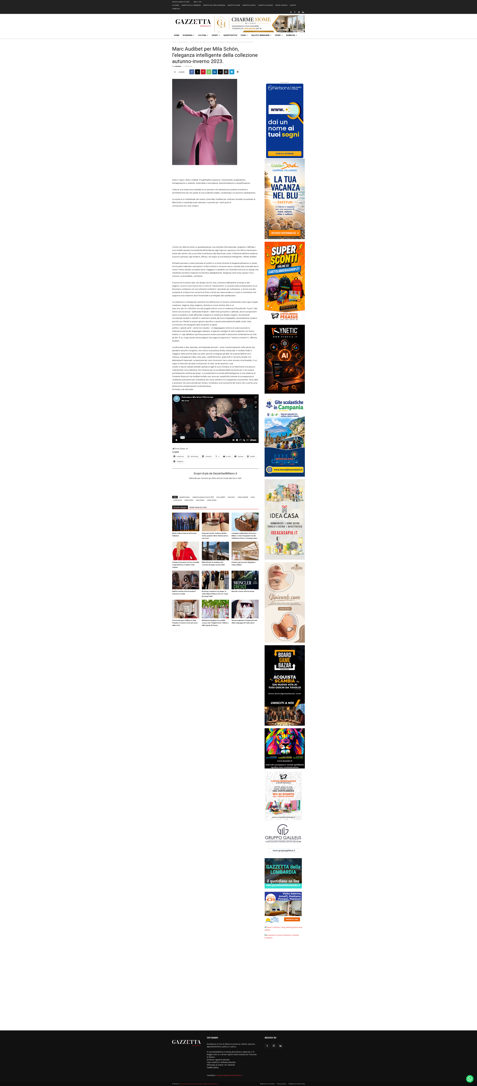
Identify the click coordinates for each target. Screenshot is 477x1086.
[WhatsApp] (208, 71)
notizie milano (211, 500)
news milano (200, 500)
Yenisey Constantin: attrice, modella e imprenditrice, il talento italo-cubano (185, 564)
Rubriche (290, 35)
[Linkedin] (303, 12)
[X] (197, 71)
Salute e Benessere (260, 35)
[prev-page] (173, 630)
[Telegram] (231, 71)
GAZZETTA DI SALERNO (265, 5)
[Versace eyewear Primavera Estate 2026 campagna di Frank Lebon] (245, 609)
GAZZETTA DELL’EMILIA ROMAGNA (214, 5)
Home (176, 35)
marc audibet (220, 497)
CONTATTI (293, 5)
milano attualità (243, 497)
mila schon (231, 497)
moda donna (177, 500)
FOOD (243, 35)
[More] (237, 71)
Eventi (215, 35)
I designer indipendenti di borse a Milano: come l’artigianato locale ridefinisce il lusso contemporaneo (244, 535)
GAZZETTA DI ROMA (233, 5)
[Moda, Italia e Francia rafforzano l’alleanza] (185, 522)
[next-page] (177, 630)
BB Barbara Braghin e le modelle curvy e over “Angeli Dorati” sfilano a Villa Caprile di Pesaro (215, 622)
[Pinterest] (203, 71)
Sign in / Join (198, 2)
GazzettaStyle (230, 35)
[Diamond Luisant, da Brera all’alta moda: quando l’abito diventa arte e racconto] (215, 522)
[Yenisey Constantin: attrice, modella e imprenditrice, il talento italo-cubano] (185, 551)
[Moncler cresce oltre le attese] (245, 580)
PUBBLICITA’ (176, 9)
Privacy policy (281, 1084)
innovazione (184, 1084)
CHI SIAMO (175, 5)
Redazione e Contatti (267, 1084)
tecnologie (204, 1084)
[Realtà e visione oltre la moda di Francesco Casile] (185, 580)
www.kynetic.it (213, 1084)
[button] (291, 12)
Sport (278, 35)
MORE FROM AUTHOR (198, 508)
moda (253, 497)
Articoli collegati (180, 508)
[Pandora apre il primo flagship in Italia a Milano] (245, 551)
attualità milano (184, 497)
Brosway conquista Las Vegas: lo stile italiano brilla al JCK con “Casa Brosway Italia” (215, 593)
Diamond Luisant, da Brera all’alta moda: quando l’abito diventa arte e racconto (215, 535)
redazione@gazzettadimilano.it (229, 1075)
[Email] (220, 71)
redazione (177, 66)
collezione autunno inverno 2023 (203, 497)
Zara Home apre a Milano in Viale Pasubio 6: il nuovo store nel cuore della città (185, 622)
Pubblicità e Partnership (296, 1084)
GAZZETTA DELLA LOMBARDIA (191, 5)
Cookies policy (213, 1067)
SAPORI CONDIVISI (281, 5)
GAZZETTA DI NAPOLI (249, 5)
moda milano (188, 500)
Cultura (202, 35)
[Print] (226, 71)
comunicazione (194, 1084)
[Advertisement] (215, 172)
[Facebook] (295, 12)
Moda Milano (183, 42)
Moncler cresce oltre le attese (243, 591)
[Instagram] (299, 12)
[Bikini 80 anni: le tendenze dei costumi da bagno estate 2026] (215, 551)
